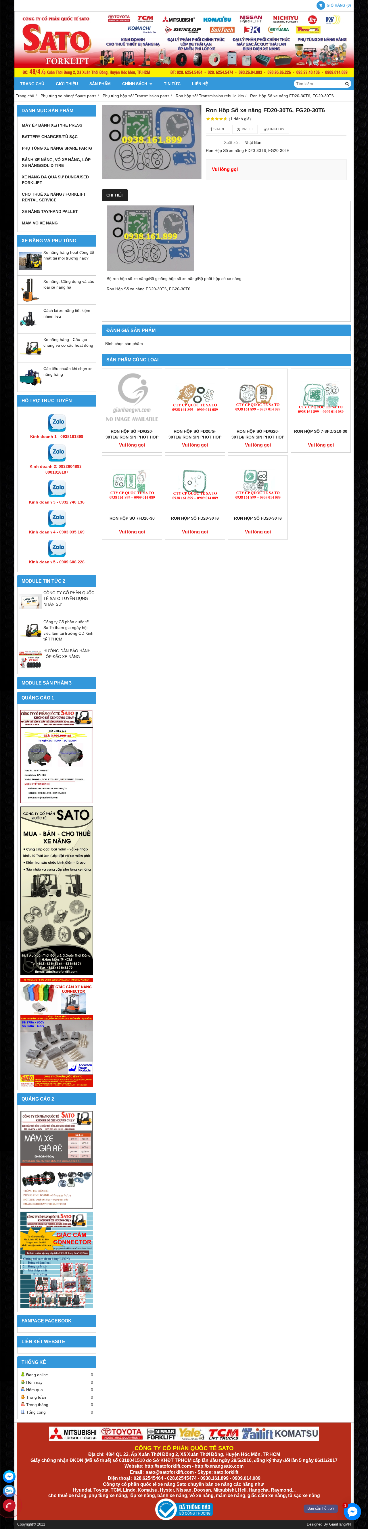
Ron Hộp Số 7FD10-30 (132, 518)
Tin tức (172, 83)
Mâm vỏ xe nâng (40, 223)
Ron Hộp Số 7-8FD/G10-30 (320, 431)
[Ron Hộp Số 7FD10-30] (132, 485)
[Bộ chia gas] (56, 757)
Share (218, 129)
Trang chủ (32, 83)
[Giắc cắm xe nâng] (56, 1260)
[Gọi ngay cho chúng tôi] (9, 1505)
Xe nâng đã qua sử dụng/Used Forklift (55, 180)
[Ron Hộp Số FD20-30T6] (195, 485)
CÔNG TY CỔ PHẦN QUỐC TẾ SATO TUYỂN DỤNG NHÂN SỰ (68, 598)
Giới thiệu (67, 83)
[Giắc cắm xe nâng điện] (56, 1032)
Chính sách (135, 83)
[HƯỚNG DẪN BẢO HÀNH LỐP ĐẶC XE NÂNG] (30, 669)
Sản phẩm (100, 83)
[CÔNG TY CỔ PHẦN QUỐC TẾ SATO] (184, 76)
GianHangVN (340, 1524)
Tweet (246, 129)
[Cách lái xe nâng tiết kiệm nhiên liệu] (30, 329)
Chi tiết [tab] (114, 195)
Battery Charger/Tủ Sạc (50, 136)
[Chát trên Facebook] (9, 1476)
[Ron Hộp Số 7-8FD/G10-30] (321, 399)
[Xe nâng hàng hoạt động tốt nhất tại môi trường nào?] (30, 271)
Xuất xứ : (232, 142)
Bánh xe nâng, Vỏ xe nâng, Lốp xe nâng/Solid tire (56, 162)
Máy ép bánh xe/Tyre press (52, 125)
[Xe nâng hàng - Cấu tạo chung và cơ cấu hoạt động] (30, 358)
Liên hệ (200, 83)
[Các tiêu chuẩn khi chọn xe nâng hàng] (30, 387)
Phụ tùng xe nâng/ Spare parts (57, 148)
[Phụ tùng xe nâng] (56, 891)
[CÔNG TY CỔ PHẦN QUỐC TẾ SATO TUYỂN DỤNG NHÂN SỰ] (30, 611)
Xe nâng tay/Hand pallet (50, 211)
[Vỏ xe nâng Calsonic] (56, 1160)
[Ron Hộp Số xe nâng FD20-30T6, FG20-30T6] (151, 142)
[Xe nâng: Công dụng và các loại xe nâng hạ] (30, 300)
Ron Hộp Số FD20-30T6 (195, 518)
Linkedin (275, 129)
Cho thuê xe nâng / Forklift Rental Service (54, 197)
